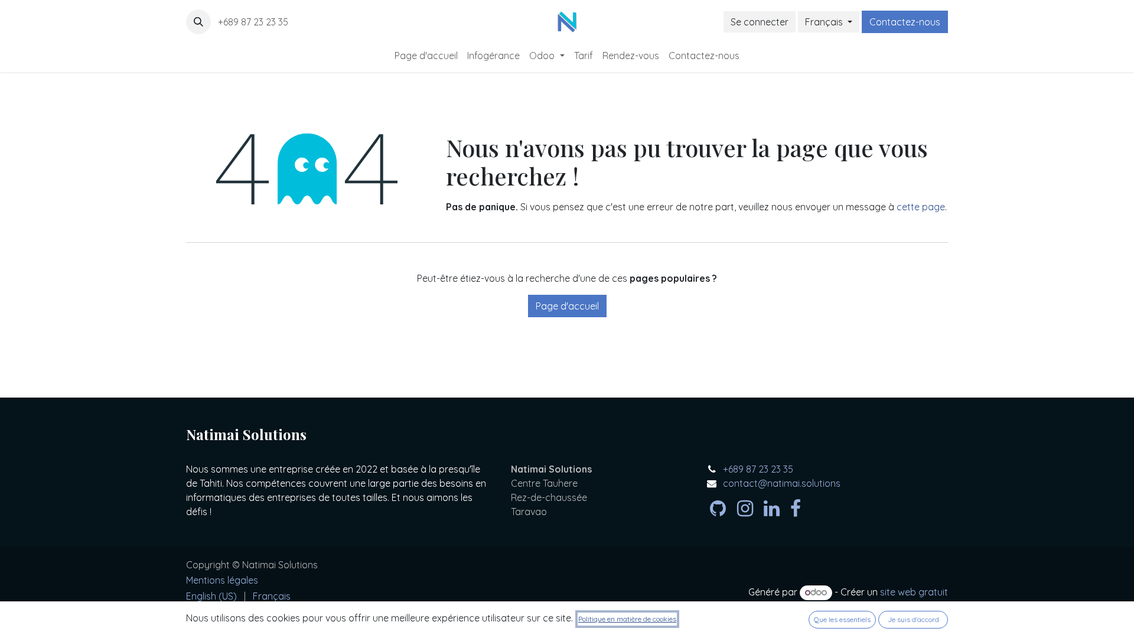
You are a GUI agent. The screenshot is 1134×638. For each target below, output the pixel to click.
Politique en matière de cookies (627, 618)
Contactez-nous (904, 22)
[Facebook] (795, 508)
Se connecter (759, 22)
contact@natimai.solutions (781, 483)
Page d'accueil (567, 306)
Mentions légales (222, 580)
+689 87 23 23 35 (254, 22)
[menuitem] (426, 55)
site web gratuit (914, 592)
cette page (921, 207)
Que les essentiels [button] (842, 619)
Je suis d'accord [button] (913, 619)
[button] (198, 21)
